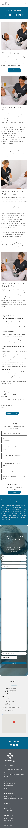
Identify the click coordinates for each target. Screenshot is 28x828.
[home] (5, 3)
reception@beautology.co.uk (12, 549)
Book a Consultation (14, 70)
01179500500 (14, 551)
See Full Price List (12, 413)
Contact (14, 492)
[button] (26, 3)
